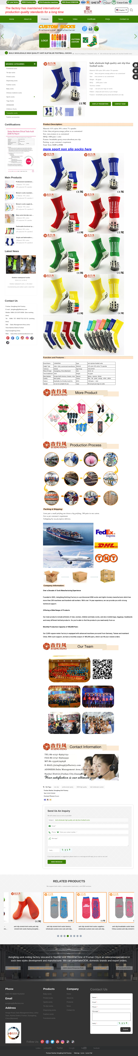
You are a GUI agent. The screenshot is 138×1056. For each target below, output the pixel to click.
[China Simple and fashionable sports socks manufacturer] (9, 241)
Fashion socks (11, 84)
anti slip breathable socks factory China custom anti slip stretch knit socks (85, 928)
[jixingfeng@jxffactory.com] (50, 800)
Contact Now (120, 104)
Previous (5, 146)
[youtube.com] (84, 1048)
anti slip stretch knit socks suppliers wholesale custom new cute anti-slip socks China (53, 928)
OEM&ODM (10, 105)
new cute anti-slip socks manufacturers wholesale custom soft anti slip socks (118, 928)
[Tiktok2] (7, 342)
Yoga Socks (10, 101)
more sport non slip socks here (67, 149)
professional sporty (67, 787)
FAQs (107, 19)
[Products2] (69, 36)
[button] (68, 47)
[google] (72, 1048)
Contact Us (124, 19)
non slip (56, 787)
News (60, 19)
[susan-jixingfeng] (45, 800)
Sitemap (76, 1053)
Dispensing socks (11, 80)
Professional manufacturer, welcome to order (25, 182)
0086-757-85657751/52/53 (14, 994)
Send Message (56, 862)
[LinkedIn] (48, 1048)
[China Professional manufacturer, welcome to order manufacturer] (9, 185)
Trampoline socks (92, 53)
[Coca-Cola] (23, 139)
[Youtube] (22, 338)
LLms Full (89, 1053)
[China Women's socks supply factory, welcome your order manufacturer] (9, 207)
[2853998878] (48, 800)
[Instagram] (27, 338)
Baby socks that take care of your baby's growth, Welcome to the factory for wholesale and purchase (25, 215)
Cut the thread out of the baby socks (24, 277)
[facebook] (96, 1048)
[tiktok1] (32, 338)
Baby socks (10, 89)
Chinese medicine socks (14, 93)
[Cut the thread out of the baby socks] (24, 264)
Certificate (91, 19)
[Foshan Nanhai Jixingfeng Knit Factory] (88, 10)
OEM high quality (82, 787)
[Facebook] (12, 338)
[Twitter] (17, 338)
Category (82, 53)
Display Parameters (100, 104)
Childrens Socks (11, 109)
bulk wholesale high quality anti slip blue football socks (72, 820)
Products (44, 19)
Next (36, 146)
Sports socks (10, 97)
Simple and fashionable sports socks (25, 237)
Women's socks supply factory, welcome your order (25, 204)
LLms (82, 1053)
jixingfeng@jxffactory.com (14, 1003)
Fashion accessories (12, 117)
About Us (27, 19)
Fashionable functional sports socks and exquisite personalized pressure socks (25, 226)
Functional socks (11, 68)
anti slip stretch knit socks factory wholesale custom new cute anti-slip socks (20, 928)
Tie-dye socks (10, 72)
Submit (125, 1029)
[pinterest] (7, 338)
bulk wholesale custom (97, 787)
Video (75, 19)
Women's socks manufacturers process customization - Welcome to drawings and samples (25, 193)
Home (11, 19)
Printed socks (10, 76)
